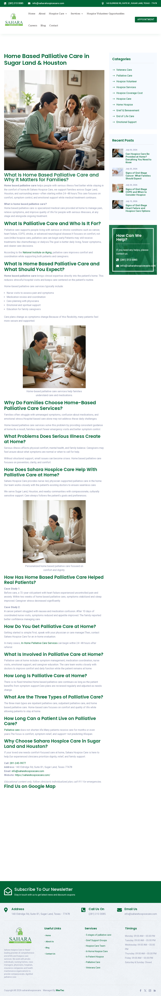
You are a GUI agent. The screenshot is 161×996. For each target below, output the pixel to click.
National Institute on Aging (37, 252)
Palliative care (12, 729)
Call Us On (96, 909)
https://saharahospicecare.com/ (32, 775)
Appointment (145, 19)
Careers (32, 25)
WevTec (60, 990)
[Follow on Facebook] (140, 990)
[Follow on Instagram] (149, 990)
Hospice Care (56, 13)
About (42, 13)
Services (75, 13)
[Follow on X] (145, 990)
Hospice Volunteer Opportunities (105, 13)
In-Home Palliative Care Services (39, 643)
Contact (53, 25)
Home (31, 13)
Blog (43, 25)
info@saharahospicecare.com (28, 771)
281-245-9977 (18, 763)
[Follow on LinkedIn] (154, 990)
